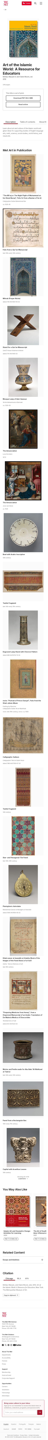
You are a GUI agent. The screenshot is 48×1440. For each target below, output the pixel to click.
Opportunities (6, 1383)
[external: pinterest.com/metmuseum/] (8, 1345)
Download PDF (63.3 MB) (23, 98)
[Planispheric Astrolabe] (23, 884)
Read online (23, 104)
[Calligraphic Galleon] (23, 735)
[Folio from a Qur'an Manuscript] (23, 228)
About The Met (7, 1352)
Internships (5, 1396)
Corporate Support (8, 1378)
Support (4, 1369)
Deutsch (6, 1429)
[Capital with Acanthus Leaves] (23, 1147)
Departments (6, 1355)
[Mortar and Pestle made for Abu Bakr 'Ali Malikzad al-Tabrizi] (23, 1047)
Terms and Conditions (13, 1435)
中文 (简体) (28, 1429)
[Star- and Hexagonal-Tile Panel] (23, 835)
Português (22, 1424)
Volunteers (5, 1390)
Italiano (38, 1424)
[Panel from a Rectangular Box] (23, 1098)
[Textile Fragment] (23, 581)
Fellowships (6, 1393)
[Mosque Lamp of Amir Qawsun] (23, 377)
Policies (4, 1361)
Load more (22, 1178)
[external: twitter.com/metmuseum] (6, 1345)
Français (31, 1424)
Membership (6, 1372)
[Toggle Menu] (41, 3)
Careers (4, 1386)
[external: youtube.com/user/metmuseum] (17, 1345)
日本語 (14, 1429)
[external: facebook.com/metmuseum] (3, 1345)
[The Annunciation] (23, 429)
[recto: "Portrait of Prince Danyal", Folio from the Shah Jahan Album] (23, 678)
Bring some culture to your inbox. (17, 1403)
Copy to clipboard (10, 1295)
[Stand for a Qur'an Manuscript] (23, 325)
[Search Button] (35, 3)
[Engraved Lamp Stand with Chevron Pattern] (23, 630)
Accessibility (6, 1358)
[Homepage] (6, 3)
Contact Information (33, 1435)
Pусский (37, 1429)
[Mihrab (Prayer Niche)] (23, 276)
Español (13, 1424)
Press (4, 1364)
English (6, 1424)
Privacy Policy (23, 1435)
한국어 (20, 1429)
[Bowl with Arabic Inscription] (23, 532)
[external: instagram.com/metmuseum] (11, 1345)
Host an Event (6, 1375)
